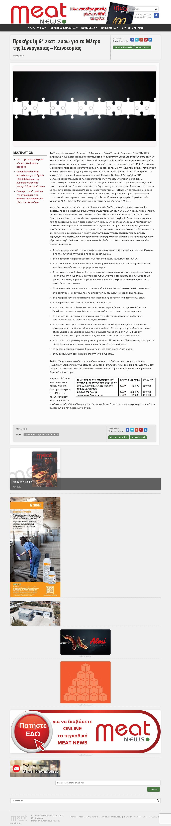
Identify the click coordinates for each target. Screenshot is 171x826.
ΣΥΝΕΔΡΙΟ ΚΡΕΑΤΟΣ (132, 28)
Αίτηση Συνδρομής (144, 14)
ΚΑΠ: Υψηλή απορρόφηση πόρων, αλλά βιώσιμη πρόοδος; (30, 163)
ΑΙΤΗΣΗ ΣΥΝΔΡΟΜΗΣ (88, 817)
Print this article (123, 47)
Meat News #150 (22, 481)
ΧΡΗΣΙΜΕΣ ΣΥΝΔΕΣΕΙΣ (111, 817)
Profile (73, 817)
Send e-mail (142, 47)
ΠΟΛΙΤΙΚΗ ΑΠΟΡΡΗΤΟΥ (134, 817)
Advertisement (85, 656)
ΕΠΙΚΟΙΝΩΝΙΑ (155, 817)
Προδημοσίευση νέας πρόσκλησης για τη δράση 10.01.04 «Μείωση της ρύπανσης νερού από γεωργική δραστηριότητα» (31, 179)
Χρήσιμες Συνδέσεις (143, 17)
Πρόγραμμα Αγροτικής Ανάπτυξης (41, 434)
